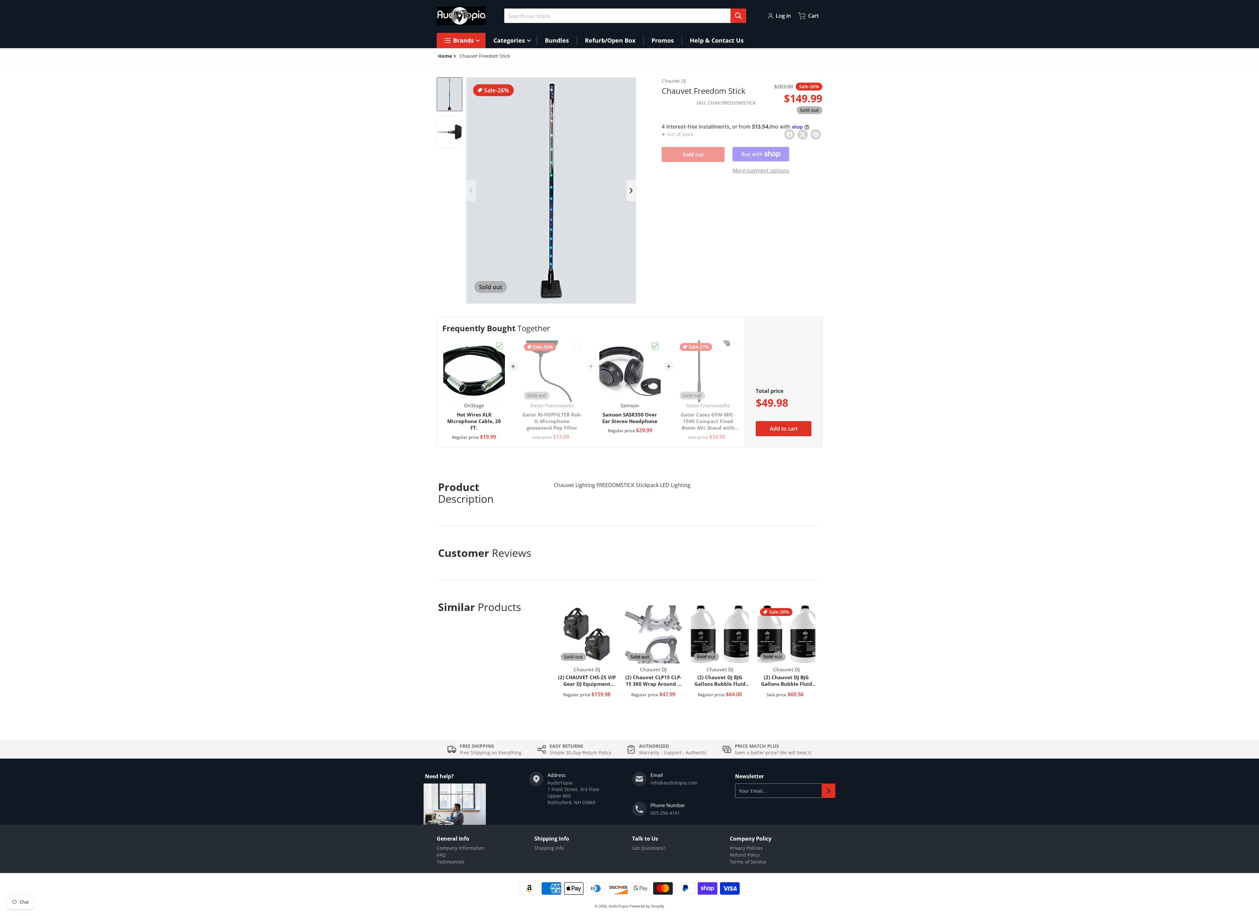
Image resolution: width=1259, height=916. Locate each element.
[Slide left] (471, 190)
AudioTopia (618, 906)
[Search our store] (738, 16)
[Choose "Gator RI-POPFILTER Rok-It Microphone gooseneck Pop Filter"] (577, 346)
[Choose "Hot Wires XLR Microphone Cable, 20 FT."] (499, 346)
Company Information (461, 848)
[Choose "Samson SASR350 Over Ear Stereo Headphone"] (655, 346)
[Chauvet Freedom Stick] (449, 94)
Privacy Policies (746, 848)
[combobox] (625, 16)
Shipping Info (549, 848)
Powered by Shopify (647, 906)
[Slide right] (631, 190)
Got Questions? (648, 848)
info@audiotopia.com (673, 783)
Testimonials (451, 862)
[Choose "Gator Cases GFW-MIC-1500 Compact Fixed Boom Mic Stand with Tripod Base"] (733, 346)
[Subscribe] (828, 791)
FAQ (441, 855)
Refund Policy (745, 855)
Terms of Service (748, 862)
